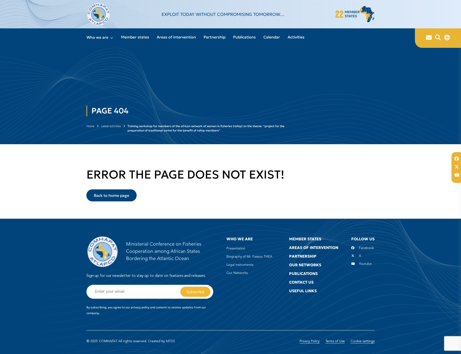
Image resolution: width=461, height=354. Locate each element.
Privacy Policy (310, 341)
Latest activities (111, 126)
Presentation (235, 248)
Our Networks (237, 273)
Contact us (301, 282)
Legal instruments (239, 265)
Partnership (214, 37)
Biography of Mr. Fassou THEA (249, 256)
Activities (296, 37)
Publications (244, 37)
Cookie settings (363, 341)
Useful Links (303, 290)
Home (90, 126)
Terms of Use (335, 341)
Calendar (271, 37)
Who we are (97, 37)
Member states (135, 37)
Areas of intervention (176, 37)
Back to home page (111, 195)
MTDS (170, 341)
